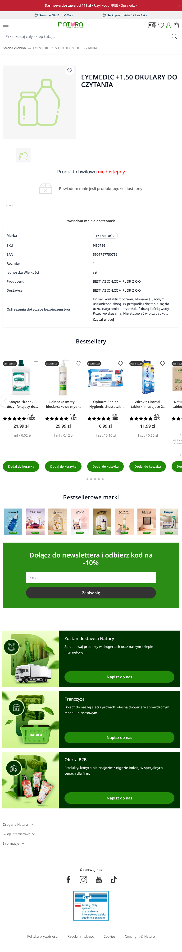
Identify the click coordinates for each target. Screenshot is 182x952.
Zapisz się (91, 592)
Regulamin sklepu (81, 936)
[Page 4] (99, 479)
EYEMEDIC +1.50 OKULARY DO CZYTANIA (65, 48)
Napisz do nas (119, 677)
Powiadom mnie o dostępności (91, 221)
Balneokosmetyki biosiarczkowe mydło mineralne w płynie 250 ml (63, 404)
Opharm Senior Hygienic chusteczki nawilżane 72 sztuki (105, 404)
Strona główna (14, 48)
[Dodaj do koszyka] (21, 466)
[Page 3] (95, 479)
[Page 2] (91, 479)
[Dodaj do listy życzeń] (36, 363)
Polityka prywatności (42, 936)
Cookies (109, 936)
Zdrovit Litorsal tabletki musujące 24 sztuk (148, 404)
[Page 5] (103, 479)
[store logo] (70, 25)
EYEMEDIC (104, 235)
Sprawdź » (129, 5)
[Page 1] (87, 479)
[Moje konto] (169, 25)
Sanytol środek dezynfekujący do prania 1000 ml (21, 404)
